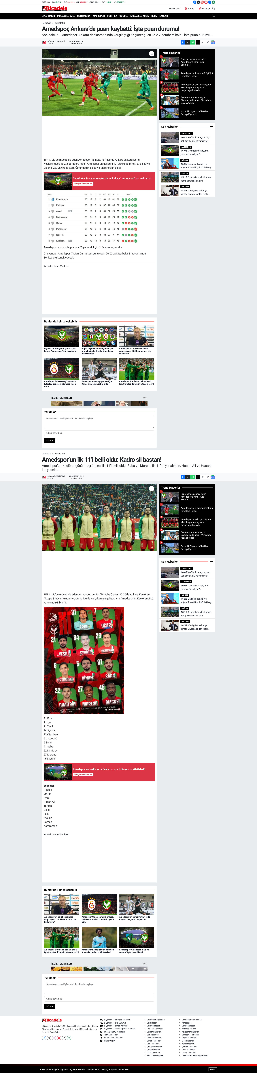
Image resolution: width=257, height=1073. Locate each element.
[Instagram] (54, 1038)
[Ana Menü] (214, 16)
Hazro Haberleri (189, 1053)
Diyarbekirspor (153, 1026)
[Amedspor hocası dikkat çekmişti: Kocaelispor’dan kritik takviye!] (99, 937)
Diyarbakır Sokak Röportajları (195, 1055)
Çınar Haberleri (153, 1049)
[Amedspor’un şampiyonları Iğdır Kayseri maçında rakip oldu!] (99, 368)
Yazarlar (206, 8)
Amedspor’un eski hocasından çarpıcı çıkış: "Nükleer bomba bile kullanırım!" (135, 351)
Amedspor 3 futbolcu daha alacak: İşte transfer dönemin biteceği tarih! (136, 382)
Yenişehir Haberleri (190, 1035)
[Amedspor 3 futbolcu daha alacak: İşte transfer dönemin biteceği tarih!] (136, 368)
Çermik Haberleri (189, 1047)
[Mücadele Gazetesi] (54, 8)
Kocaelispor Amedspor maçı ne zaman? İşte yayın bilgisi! (134, 951)
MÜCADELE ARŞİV (139, 16)
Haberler (46, 23)
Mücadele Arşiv (189, 1029)
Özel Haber (152, 1023)
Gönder (50, 440)
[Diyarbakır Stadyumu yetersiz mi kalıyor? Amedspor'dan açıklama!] (61, 336)
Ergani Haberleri (189, 1038)
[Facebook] (44, 1038)
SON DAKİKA (83, 16)
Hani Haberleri (153, 1053)
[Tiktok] (64, 1038)
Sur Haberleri (153, 1035)
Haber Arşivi (109, 1041)
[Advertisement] (99, 136)
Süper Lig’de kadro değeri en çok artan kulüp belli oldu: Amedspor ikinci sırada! (98, 351)
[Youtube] (59, 1038)
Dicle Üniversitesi (155, 1029)
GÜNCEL (123, 16)
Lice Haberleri (188, 1041)
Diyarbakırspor (188, 1026)
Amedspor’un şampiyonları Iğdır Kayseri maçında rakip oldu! (97, 382)
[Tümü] (211, 126)
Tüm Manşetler (111, 1035)
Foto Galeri (174, 8)
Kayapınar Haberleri (190, 1032)
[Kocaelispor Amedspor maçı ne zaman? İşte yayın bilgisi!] (136, 937)
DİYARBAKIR (48, 16)
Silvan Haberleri (154, 1041)
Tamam (212, 1069)
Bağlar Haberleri (154, 1032)
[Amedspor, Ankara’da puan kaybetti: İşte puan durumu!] (99, 82)
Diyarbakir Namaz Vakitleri (116, 1026)
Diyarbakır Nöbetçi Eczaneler (117, 1020)
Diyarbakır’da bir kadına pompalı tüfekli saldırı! (195, 179)
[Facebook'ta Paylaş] (183, 42)
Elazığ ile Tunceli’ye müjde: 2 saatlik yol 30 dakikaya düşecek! (196, 166)
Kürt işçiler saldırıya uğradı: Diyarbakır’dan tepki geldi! (194, 192)
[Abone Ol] (213, 42)
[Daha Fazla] (198, 42)
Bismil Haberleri (154, 1038)
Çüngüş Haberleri (154, 1047)
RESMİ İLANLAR (159, 16)
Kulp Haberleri (188, 1044)
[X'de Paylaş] (187, 42)
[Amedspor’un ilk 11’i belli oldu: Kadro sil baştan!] (99, 517)
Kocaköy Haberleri (155, 1055)
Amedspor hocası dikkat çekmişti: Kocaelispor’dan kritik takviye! (98, 951)
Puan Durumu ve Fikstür (114, 1032)
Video (191, 8)
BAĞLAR (185, 174)
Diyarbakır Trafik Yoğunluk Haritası (119, 1029)
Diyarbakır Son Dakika (192, 1020)
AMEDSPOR (99, 16)
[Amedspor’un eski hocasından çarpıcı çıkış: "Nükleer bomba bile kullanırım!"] (136, 336)
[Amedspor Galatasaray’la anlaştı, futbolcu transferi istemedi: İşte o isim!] (61, 368)
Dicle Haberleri (188, 1049)
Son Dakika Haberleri (113, 1038)
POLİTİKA (112, 16)
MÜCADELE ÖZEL (66, 16)
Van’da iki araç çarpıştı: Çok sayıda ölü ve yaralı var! (195, 139)
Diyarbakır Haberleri (156, 1020)
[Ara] (213, 8)
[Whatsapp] (69, 1038)
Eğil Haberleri (153, 1044)
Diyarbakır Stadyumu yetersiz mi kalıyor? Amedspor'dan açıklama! (60, 349)
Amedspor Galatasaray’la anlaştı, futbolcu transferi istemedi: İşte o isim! (60, 384)
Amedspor (186, 1023)
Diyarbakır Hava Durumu (115, 1023)
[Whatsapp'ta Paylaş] (192, 42)
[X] (49, 1038)
